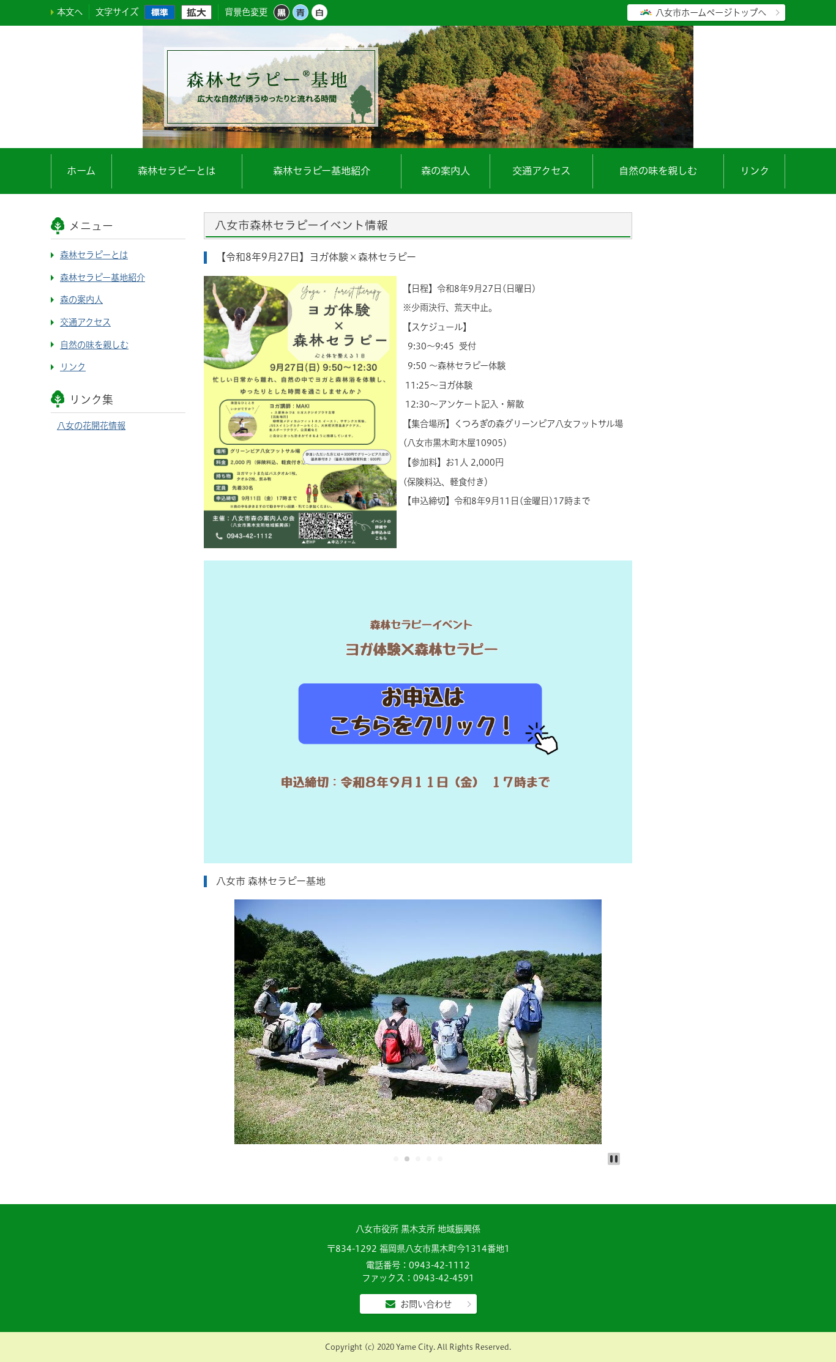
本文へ (70, 12)
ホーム (81, 171)
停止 (614, 1159)
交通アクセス (541, 171)
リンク (754, 171)
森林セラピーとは (176, 171)
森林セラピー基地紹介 (321, 171)
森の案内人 (445, 171)
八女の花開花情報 (91, 425)
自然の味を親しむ (658, 171)
